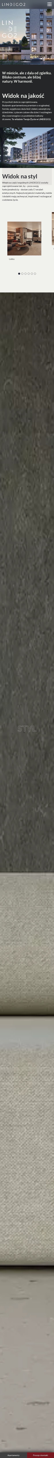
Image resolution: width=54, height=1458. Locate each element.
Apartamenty (13, 1455)
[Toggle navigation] (49, 4)
